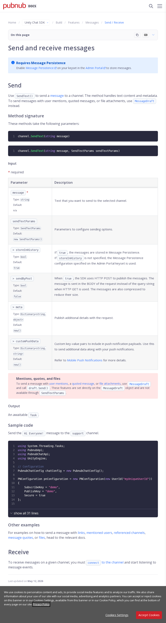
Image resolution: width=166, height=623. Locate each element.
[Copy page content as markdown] (137, 35)
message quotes (20, 537)
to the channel (105, 562)
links (81, 532)
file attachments (110, 383)
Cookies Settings (116, 615)
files (42, 537)
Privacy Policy (41, 604)
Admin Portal (94, 68)
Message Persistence (40, 68)
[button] (83, 35)
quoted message (83, 383)
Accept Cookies (149, 615)
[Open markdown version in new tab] (146, 35)
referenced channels (129, 532)
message (57, 95)
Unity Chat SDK (35, 22)
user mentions (58, 383)
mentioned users (99, 532)
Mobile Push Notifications (84, 360)
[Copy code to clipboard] (154, 134)
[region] (83, 604)
